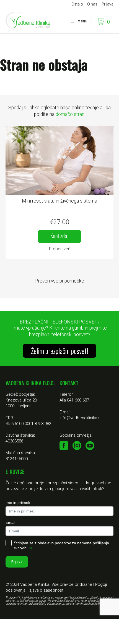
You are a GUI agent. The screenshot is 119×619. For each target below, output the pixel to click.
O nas (92, 4)
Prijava (107, 4)
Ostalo (77, 4)
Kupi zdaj (59, 235)
